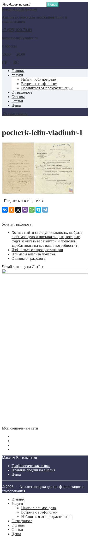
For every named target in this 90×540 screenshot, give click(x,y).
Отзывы (18, 97)
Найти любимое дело (38, 79)
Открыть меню (14, 113)
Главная (18, 71)
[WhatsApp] (32, 210)
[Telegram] (45, 210)
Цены (16, 105)
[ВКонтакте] (5, 210)
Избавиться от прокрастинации (47, 88)
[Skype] (38, 210)
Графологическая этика (31, 466)
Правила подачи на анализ (33, 470)
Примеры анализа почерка (33, 254)
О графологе (22, 92)
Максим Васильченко (19, 9)
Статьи (17, 101)
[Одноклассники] (11, 210)
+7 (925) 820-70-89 (17, 30)
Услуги (17, 75)
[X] (18, 210)
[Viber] (25, 210)
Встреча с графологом (39, 84)
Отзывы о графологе (28, 258)
